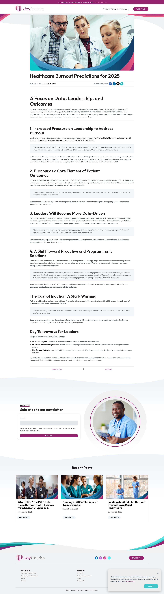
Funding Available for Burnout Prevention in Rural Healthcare (126, 504)
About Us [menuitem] (81, 571)
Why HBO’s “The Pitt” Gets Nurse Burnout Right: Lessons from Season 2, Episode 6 (35, 504)
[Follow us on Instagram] (104, 557)
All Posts (108, 369)
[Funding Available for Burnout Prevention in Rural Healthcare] (127, 487)
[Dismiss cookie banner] (157, 573)
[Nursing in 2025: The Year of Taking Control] (82, 487)
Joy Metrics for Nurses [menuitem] (28, 573)
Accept (151, 586)
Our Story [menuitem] (80, 573)
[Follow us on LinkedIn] (96, 557)
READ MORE (23, 517)
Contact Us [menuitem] (80, 581)
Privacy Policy (130, 581)
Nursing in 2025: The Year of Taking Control (80, 503)
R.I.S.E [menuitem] (23, 578)
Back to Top (57, 369)
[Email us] (109, 557)
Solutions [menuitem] (25, 571)
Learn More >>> (100, 2)
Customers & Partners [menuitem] (84, 576)
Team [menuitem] (79, 578)
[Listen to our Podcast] (100, 557)
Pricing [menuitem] (23, 581)
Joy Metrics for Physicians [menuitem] (29, 576)
